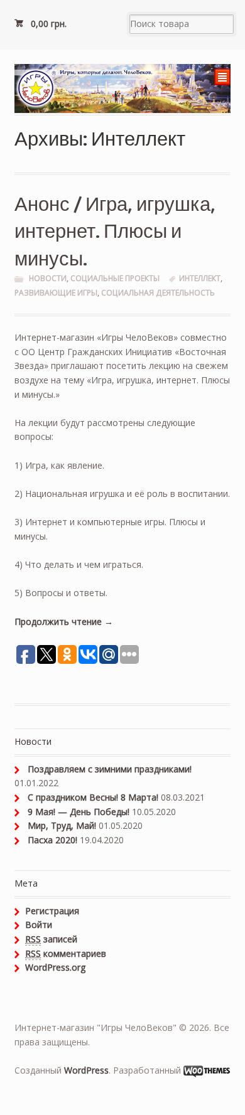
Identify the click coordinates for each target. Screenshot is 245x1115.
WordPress (86, 1070)
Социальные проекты (115, 278)
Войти (38, 925)
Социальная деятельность (158, 292)
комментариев (65, 953)
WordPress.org (55, 967)
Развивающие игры (55, 292)
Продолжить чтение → (63, 621)
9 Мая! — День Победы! (78, 812)
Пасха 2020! (52, 840)
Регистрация (52, 911)
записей (51, 939)
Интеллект (199, 278)
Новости (48, 278)
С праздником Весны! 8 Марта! (93, 797)
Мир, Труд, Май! (62, 825)
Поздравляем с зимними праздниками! (110, 769)
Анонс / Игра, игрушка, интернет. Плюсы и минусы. (114, 230)
